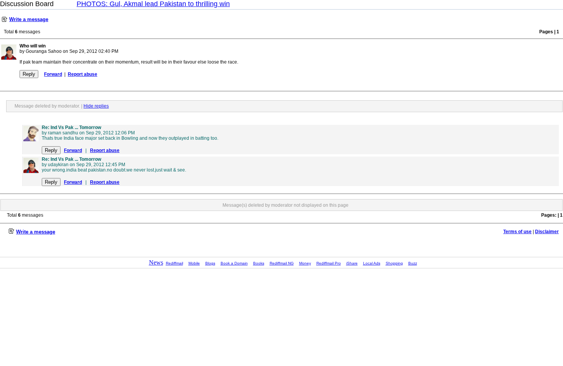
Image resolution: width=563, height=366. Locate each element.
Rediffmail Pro (328, 263)
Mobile (194, 263)
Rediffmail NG (282, 263)
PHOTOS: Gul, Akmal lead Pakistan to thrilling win (153, 4)
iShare (352, 263)
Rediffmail (174, 263)
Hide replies (96, 106)
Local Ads (371, 263)
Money (305, 263)
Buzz (412, 263)
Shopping (394, 263)
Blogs (210, 263)
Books (258, 263)
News (156, 262)
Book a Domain (234, 263)
